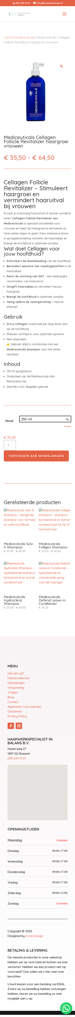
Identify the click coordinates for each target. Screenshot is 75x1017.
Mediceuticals (25, 37)
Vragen (13, 692)
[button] (66, 1008)
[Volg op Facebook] (11, 726)
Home (8, 37)
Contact (13, 702)
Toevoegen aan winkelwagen (36, 456)
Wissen (67, 426)
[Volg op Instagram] (19, 726)
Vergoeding (16, 687)
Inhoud (9, 421)
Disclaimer (15, 711)
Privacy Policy (17, 716)
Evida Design (34, 936)
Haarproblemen (19, 678)
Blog (11, 697)
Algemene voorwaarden (25, 707)
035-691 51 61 (17, 758)
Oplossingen (16, 683)
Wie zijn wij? (16, 673)
